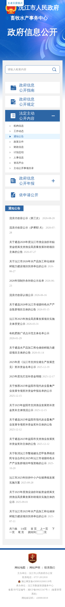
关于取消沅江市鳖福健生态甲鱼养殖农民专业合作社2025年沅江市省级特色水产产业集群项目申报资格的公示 (32, 458)
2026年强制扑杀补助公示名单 (26, 280)
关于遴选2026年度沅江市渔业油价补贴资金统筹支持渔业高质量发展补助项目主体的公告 (32, 247)
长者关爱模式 (15, 3)
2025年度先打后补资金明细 (25, 376)
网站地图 (20, 567)
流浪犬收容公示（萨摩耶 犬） (27, 227)
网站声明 (35, 567)
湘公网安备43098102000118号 (36, 581)
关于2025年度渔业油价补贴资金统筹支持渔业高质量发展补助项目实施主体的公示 (32, 497)
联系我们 (49, 567)
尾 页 (21, 532)
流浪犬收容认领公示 (21, 295)
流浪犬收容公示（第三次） (25, 218)
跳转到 (32, 532)
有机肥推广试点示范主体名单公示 (29, 333)
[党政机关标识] (32, 562)
